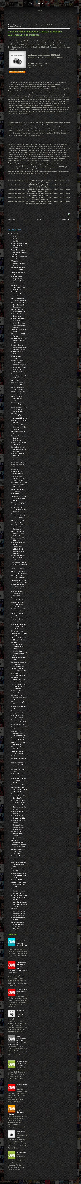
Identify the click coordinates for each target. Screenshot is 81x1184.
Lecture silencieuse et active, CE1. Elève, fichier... (18, 765)
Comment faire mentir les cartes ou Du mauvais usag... (18, 369)
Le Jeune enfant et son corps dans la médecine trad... (19, 409)
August (14, 236)
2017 (12, 234)
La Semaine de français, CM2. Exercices (21, 1063)
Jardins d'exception (17, 569)
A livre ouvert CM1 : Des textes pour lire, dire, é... (18, 807)
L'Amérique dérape (17, 724)
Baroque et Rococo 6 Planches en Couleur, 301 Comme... (19, 789)
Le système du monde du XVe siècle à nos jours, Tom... (18, 449)
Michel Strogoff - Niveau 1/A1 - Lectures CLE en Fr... (19, 416)
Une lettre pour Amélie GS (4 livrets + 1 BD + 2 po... (18, 780)
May (13, 929)
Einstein (14, 756)
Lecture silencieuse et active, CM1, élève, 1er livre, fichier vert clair (17, 1040)
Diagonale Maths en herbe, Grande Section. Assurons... (18, 858)
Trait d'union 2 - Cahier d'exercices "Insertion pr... (19, 564)
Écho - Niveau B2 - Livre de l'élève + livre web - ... (17, 527)
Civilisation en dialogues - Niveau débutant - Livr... (18, 891)
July (13, 238)
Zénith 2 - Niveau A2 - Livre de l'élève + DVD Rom (18, 851)
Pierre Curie (15, 380)
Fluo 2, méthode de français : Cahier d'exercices (17, 533)
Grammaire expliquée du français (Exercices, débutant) (16, 1110)
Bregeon (15, 25)
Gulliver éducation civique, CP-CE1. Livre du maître (17, 478)
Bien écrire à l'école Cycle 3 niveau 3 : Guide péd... (18, 305)
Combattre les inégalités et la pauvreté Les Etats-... (19, 733)
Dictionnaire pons (17, 631)
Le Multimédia (21, 1152)
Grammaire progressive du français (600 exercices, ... (19, 245)
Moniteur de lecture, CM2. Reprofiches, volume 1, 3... (18, 287)
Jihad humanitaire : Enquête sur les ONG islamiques (19, 593)
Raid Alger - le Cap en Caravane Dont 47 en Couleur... (19, 626)
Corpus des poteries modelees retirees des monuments (18, 913)
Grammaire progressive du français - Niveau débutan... (19, 897)
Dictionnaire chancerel (18, 462)
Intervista (14, 908)
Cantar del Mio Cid (17, 785)
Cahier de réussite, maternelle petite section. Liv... (17, 827)
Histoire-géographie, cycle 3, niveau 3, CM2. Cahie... (18, 557)
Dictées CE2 (15, 469)
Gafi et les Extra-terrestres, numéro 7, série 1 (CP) (19, 653)
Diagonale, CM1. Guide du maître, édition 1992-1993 (19, 485)
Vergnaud (22, 25)
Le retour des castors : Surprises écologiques (18, 438)
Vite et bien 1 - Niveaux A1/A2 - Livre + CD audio (19, 498)
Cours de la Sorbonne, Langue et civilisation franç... (19, 864)
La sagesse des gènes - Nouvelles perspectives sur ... (18, 664)
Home (40, 11)
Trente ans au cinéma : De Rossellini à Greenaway (19, 686)
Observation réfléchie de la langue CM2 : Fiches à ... (18, 427)
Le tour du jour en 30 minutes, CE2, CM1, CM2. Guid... (18, 376)
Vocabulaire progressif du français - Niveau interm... (18, 252)
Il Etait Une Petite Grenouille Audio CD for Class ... (18, 509)
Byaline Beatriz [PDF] (40, 3)
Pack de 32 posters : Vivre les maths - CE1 (18, 398)
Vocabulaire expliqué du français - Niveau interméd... (19, 294)
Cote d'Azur (15, 494)
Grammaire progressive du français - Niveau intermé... (19, 620)
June (14, 241)
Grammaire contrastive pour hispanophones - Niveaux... (19, 904)
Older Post (66, 219)
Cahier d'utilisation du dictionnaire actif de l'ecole (18, 875)
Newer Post (12, 219)
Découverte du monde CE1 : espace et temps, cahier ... (18, 587)
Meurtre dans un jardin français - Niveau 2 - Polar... (19, 340)
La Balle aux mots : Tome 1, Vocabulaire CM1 (19, 697)
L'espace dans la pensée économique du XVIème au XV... (19, 347)
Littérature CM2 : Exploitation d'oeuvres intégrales (18, 363)
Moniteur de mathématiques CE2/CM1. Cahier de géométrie (17, 1015)
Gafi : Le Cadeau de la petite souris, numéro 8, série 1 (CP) (17, 943)
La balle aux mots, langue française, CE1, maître (17, 924)
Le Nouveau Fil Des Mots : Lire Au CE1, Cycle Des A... (18, 796)
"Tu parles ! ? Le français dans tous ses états (18, 263)
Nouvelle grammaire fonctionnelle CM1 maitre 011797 (18, 516)
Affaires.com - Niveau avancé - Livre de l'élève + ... (18, 884)
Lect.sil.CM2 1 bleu (17, 880)
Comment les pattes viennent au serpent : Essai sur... (19, 325)
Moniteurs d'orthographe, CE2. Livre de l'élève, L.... (18, 680)
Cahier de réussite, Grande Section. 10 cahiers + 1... (18, 604)
